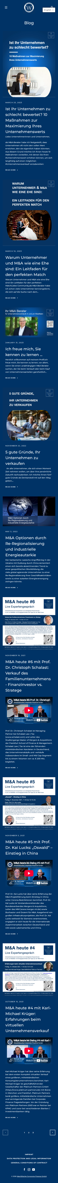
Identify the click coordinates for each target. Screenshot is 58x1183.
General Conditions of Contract (29, 1163)
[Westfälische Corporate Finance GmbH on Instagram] (29, 1169)
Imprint (29, 1154)
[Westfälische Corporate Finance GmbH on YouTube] (33, 1169)
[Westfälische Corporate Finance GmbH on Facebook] (24, 1169)
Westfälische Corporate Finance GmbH (32, 1176)
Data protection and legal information (29, 1158)
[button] (49, 10)
